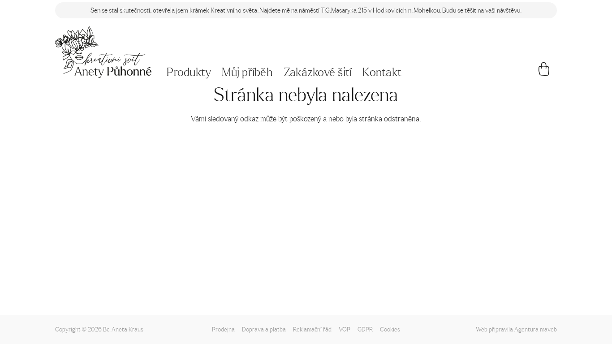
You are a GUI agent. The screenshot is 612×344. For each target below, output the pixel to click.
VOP (344, 329)
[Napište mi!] (103, 52)
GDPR (365, 329)
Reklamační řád (312, 329)
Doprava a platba (264, 329)
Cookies (390, 329)
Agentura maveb (535, 329)
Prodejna (223, 329)
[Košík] (544, 72)
